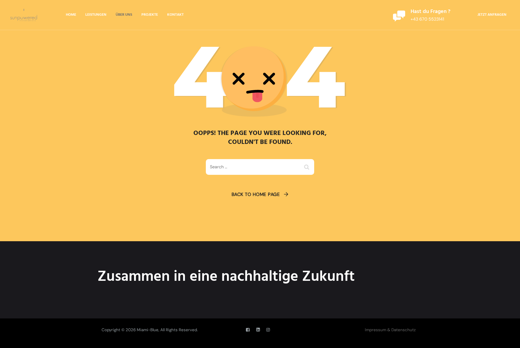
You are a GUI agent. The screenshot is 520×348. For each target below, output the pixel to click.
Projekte (149, 15)
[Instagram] (268, 330)
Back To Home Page (256, 194)
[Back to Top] (508, 339)
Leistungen (95, 15)
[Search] (307, 167)
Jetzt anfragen (491, 15)
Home (71, 15)
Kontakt (175, 15)
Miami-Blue (147, 330)
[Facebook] (248, 330)
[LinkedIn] (258, 330)
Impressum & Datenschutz (390, 330)
